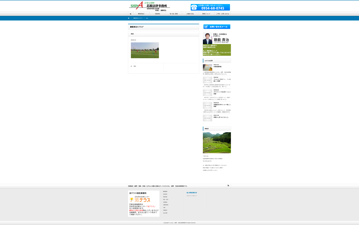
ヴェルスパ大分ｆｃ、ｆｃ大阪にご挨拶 (222, 80)
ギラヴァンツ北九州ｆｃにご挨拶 (222, 92)
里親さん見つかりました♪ (221, 117)
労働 (164, 207)
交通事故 (165, 202)
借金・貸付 (165, 199)
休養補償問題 (217, 66)
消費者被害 (165, 204)
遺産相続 (165, 196)
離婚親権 (165, 191)
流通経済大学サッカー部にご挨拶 (222, 105)
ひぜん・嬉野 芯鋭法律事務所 (178, 222)
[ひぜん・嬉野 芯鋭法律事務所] (149, 2)
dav (135, 66)
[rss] (228, 186)
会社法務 (165, 212)
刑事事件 (165, 210)
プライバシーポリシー (192, 195)
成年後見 (165, 194)
